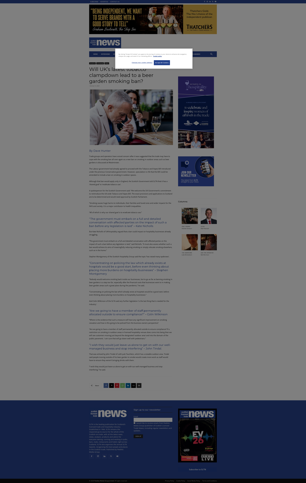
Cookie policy (157, 56)
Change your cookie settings (142, 62)
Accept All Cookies (162, 63)
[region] (154, 58)
